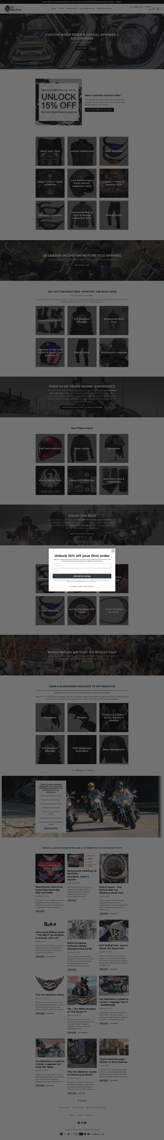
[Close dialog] (113, 550)
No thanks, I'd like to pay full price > (82, 586)
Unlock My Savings (82, 576)
